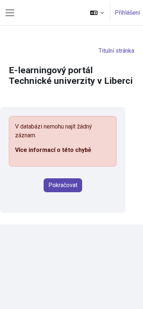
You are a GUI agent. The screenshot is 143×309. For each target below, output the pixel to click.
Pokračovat (62, 185)
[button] (97, 12)
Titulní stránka (116, 50)
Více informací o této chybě (53, 149)
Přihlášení (127, 12)
